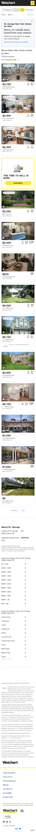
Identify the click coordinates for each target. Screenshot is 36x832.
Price (3, 15)
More (10, 15)
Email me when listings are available (16, 42)
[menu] (33, 3)
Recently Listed (11, 59)
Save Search (30, 10)
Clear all (30, 15)
